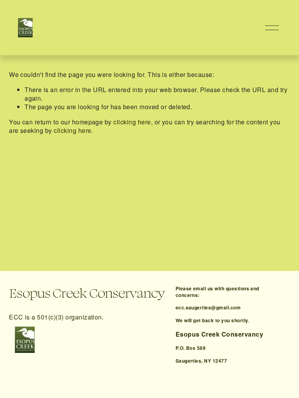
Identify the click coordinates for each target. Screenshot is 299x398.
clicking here (132, 121)
